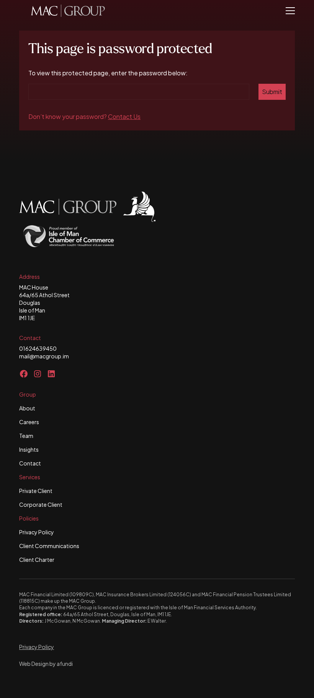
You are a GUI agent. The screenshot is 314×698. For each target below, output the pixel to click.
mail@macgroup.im (44, 356)
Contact (30, 463)
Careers (29, 421)
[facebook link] (23, 373)
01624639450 (38, 348)
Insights (29, 449)
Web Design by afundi (46, 663)
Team (26, 435)
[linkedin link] (51, 373)
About (27, 408)
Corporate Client (40, 504)
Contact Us (124, 116)
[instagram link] (37, 373)
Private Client (35, 490)
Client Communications (49, 545)
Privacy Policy (36, 532)
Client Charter (36, 559)
